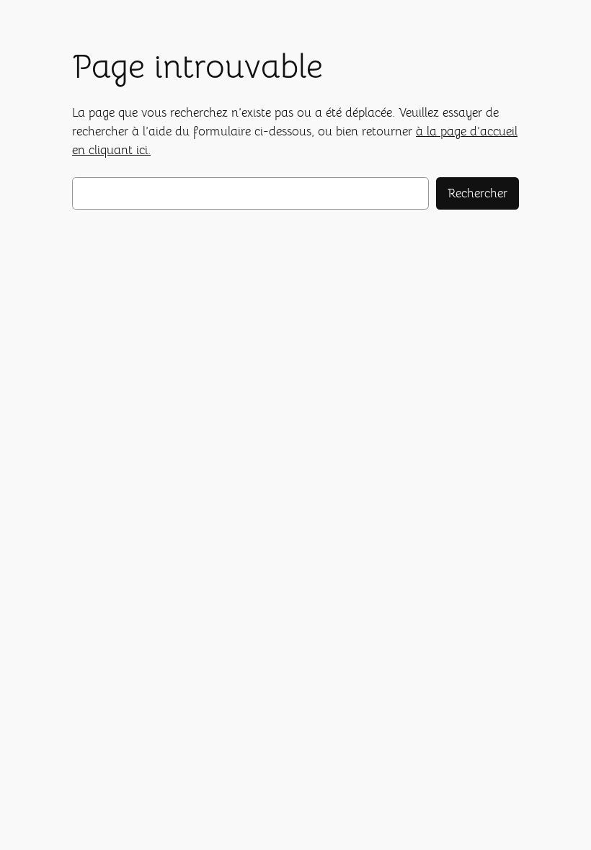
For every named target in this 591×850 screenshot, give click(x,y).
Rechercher (477, 193)
